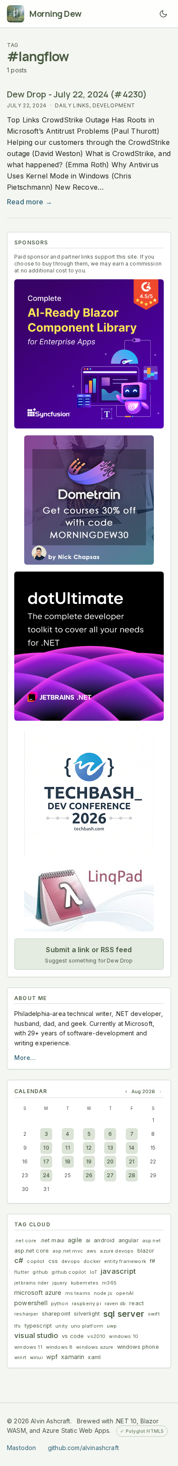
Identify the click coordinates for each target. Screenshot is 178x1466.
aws (91, 1251)
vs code (73, 1336)
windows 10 (123, 1336)
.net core (25, 1241)
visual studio (36, 1335)
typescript (38, 1325)
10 (46, 1147)
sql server (123, 1314)
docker (92, 1261)
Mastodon (21, 1447)
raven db (115, 1303)
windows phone (138, 1347)
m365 (109, 1283)
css (53, 1261)
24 (46, 1175)
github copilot (68, 1272)
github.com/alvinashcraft (83, 1447)
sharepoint (56, 1313)
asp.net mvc (67, 1251)
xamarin (72, 1356)
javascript (118, 1271)
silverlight (87, 1313)
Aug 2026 (143, 1091)
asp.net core (31, 1250)
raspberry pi (86, 1303)
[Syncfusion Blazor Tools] (89, 353)
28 (131, 1175)
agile (75, 1240)
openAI (125, 1293)
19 (89, 1161)
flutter (21, 1272)
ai (88, 1240)
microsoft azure (38, 1292)
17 (46, 1161)
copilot (35, 1261)
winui (36, 1357)
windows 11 (28, 1347)
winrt (20, 1357)
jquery (59, 1283)
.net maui (52, 1240)
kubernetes (85, 1283)
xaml (94, 1357)
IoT (94, 1272)
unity (61, 1326)
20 (110, 1161)
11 (67, 1147)
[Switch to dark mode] (163, 14)
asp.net (151, 1241)
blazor (146, 1250)
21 (131, 1161)
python (59, 1303)
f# (152, 1261)
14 (131, 1147)
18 (67, 1161)
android (104, 1240)
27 (110, 1175)
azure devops (117, 1251)
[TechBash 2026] (89, 792)
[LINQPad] (89, 897)
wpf (52, 1356)
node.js (103, 1293)
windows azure (94, 1347)
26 (89, 1175)
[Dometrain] (89, 500)
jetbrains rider (31, 1283)
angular (128, 1240)
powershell (31, 1303)
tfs (17, 1326)
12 (89, 1147)
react (136, 1303)
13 (110, 1147)
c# (18, 1260)
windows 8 (59, 1347)
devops (70, 1261)
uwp (112, 1326)
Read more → (29, 201)
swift (154, 1314)
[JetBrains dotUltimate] (89, 646)
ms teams (77, 1293)
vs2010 (96, 1336)
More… (25, 1057)
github (40, 1272)
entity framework (125, 1261)
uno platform (87, 1326)
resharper (26, 1314)
